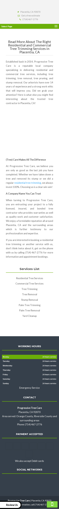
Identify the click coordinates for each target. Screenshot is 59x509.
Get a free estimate (30, 15)
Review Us (12, 504)
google (29, 480)
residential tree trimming (27, 182)
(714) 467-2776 (30, 19)
